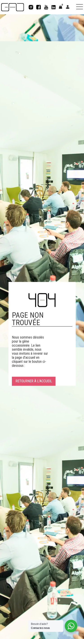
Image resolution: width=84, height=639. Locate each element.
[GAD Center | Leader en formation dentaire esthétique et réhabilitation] (12, 7)
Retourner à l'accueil (33, 381)
